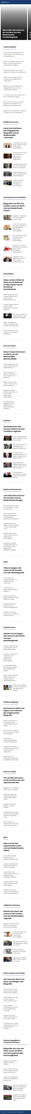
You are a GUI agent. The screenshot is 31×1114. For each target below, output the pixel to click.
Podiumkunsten (9, 627)
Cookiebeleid (20, 1112)
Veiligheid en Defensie (11, 905)
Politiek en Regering (10, 702)
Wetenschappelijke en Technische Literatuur (11, 1041)
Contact (3, 1112)
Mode (5, 562)
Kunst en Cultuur (9, 346)
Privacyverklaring (11, 1112)
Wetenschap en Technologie (14, 973)
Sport (5, 837)
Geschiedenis (8, 274)
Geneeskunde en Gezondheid (14, 197)
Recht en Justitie (9, 772)
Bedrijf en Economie (10, 122)
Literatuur (7, 420)
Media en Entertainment (12, 489)
